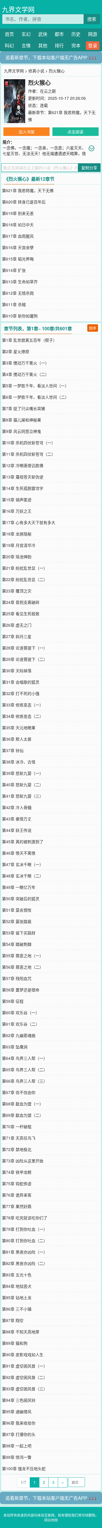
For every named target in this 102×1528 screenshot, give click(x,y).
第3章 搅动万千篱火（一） (25, 363)
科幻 (9, 45)
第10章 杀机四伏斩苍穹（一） (28, 442)
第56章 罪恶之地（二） (22, 967)
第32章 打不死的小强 (20, 693)
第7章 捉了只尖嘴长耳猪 (23, 408)
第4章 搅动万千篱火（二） (25, 374)
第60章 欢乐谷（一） (20, 1012)
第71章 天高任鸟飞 (18, 1138)
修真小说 (36, 71)
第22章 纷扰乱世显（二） (24, 579)
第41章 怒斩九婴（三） (22, 796)
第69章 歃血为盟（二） (22, 1115)
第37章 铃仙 (13, 750)
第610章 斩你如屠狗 (20, 316)
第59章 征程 (13, 1001)
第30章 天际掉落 (16, 670)
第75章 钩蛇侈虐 (16, 1183)
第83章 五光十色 (16, 1275)
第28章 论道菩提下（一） (24, 648)
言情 (26, 45)
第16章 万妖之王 (16, 511)
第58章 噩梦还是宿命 (20, 990)
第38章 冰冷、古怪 (18, 762)
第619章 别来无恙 (18, 213)
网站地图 (51, 1519)
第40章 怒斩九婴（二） (22, 784)
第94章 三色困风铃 (18, 1400)
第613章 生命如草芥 (20, 281)
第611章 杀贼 (14, 304)
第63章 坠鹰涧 (14, 1047)
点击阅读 (75, 132)
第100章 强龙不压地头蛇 (24, 1468)
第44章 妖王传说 (16, 830)
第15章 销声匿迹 (16, 499)
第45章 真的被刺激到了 (22, 841)
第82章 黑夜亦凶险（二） (24, 1263)
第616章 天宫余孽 (18, 247)
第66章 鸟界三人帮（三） (24, 1081)
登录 (92, 45)
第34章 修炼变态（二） (22, 716)
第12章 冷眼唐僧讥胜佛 (22, 465)
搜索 (91, 19)
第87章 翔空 (13, 1320)
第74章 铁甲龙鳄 (16, 1172)
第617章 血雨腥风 (18, 236)
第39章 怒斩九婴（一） (22, 773)
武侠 (42, 34)
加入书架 (27, 132)
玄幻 (26, 34)
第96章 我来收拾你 (18, 1423)
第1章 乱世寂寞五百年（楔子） (29, 340)
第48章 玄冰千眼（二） (22, 876)
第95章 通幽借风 (16, 1411)
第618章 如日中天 (18, 224)
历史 (75, 34)
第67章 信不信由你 (18, 1092)
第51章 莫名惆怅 (16, 910)
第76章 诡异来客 (16, 1195)
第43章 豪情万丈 (16, 819)
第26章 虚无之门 (16, 625)
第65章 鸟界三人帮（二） (24, 1069)
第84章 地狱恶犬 (16, 1286)
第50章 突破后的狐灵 (20, 898)
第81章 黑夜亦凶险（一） (24, 1252)
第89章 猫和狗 (14, 1343)
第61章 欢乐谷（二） (20, 1024)
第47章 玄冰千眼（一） (22, 864)
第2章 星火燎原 (15, 351)
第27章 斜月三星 (16, 636)
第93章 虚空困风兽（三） (24, 1389)
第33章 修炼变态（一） (22, 705)
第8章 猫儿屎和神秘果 (21, 420)
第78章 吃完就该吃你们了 (24, 1218)
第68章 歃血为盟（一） (22, 1104)
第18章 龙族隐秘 (16, 534)
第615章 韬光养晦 (18, 259)
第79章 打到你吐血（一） (24, 1229)
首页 (9, 34)
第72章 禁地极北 (16, 1149)
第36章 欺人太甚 (16, 739)
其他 (42, 45)
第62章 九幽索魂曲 (18, 1035)
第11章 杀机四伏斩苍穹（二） (28, 454)
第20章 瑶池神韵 (16, 556)
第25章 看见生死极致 (20, 613)
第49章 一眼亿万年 (18, 887)
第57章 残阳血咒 (16, 978)
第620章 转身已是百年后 (24, 202)
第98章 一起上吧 (16, 1445)
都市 (59, 34)
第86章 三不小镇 (16, 1309)
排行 (59, 45)
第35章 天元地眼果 (18, 727)
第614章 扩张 (14, 270)
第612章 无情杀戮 (18, 293)
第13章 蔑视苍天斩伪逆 (22, 477)
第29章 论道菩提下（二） (24, 659)
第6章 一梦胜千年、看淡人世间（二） (35, 397)
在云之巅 (48, 91)
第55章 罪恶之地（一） (22, 955)
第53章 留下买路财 (18, 933)
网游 (92, 34)
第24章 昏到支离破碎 (20, 602)
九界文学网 (18, 9)
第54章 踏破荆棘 (16, 944)
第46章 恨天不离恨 (18, 853)
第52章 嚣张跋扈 (16, 921)
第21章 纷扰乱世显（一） (24, 568)
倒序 (92, 328)
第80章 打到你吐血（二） (24, 1240)
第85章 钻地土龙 (16, 1297)
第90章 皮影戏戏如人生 (22, 1354)
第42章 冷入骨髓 (16, 807)
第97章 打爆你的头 (18, 1434)
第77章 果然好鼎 (16, 1206)
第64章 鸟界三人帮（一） (24, 1058)
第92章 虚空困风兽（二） (24, 1377)
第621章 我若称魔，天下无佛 (28, 190)
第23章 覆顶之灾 (16, 591)
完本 (75, 45)
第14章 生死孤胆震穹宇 (22, 488)
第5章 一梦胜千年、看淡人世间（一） (35, 385)
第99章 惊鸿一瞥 (16, 1457)
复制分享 (89, 167)
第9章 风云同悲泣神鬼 (21, 431)
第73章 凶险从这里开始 (22, 1161)
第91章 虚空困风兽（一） (24, 1366)
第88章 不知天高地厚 (20, 1332)
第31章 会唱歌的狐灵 (20, 682)
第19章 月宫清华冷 (18, 545)
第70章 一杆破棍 (16, 1126)
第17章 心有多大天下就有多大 (28, 522)
